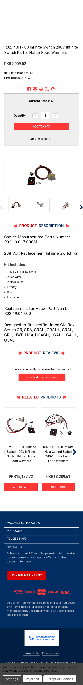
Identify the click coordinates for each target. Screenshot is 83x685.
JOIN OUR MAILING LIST (26, 575)
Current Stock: (41, 101)
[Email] (35, 88)
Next (74, 452)
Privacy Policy (50, 653)
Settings (12, 679)
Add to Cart (21, 487)
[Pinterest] (53, 88)
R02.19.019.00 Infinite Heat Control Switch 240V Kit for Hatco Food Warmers (58, 454)
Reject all (32, 679)
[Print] (41, 88)
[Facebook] (29, 88)
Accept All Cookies (60, 679)
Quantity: (20, 115)
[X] (47, 88)
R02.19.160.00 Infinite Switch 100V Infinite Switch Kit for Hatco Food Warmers (21, 454)
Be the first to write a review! (42, 377)
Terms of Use (31, 653)
